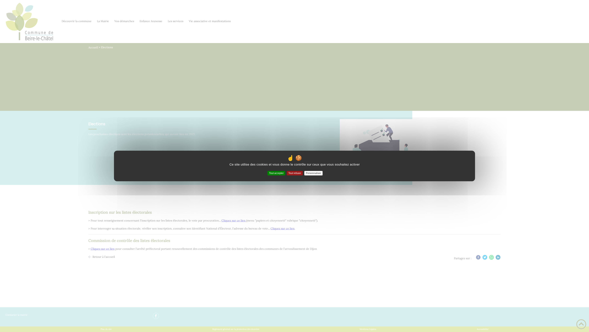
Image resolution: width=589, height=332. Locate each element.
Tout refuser (294, 173)
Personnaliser (313, 173)
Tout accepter (276, 173)
